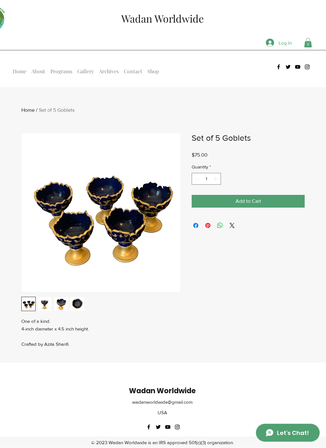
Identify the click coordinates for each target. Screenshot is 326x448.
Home (28, 110)
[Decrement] (197, 178)
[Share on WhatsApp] (220, 225)
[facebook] (278, 67)
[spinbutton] (206, 178)
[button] (308, 42)
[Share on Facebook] (196, 225)
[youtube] (297, 67)
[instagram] (307, 67)
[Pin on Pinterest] (208, 225)
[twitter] (288, 67)
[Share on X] (232, 225)
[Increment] (216, 178)
